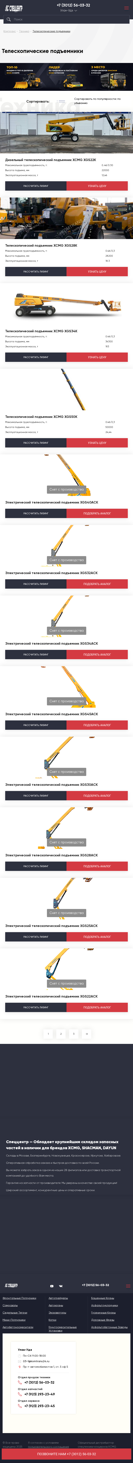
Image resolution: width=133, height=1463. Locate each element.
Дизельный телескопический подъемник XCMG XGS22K (50, 160)
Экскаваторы (57, 1312)
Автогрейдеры (58, 1298)
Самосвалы (10, 1305)
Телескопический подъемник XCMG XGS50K (41, 417)
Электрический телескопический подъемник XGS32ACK (51, 573)
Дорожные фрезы (102, 1320)
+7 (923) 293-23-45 (39, 1406)
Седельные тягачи (15, 1312)
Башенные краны (102, 1298)
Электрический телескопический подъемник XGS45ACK (51, 714)
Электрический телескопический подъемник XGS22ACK (51, 996)
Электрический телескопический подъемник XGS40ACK (51, 502)
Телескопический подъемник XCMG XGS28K (41, 245)
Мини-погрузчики (14, 1320)
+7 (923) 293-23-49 (39, 1394)
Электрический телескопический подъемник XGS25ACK (51, 926)
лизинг (36, 186)
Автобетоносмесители (18, 1327)
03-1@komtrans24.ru (36, 1361)
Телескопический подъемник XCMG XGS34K (41, 331)
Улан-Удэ (66, 10)
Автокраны (56, 1305)
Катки (52, 1320)
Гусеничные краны (103, 1312)
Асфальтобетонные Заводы (109, 1327)
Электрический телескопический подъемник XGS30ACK (51, 785)
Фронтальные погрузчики (19, 1298)
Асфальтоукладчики (104, 1305)
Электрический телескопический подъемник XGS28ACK (51, 855)
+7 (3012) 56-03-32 (73, 5)
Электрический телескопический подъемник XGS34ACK (51, 643)
